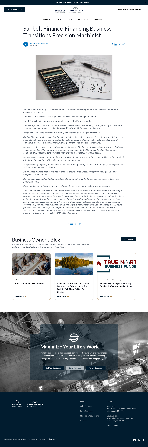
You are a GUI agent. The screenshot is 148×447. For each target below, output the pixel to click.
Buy (68, 19)
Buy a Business (86, 411)
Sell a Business (86, 406)
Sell (57, 19)
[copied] (123, 44)
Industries (81, 19)
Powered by (43, 439)
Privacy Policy (32, 439)
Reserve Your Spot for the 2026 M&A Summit (73, 2)
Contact (110, 401)
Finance (83, 421)
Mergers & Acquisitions (89, 416)
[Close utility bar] (145, 2)
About (45, 19)
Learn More (98, 19)
